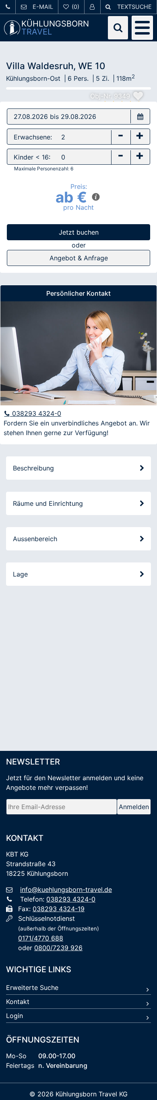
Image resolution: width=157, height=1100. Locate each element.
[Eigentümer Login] (92, 7)
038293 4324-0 (35, 413)
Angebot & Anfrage (79, 258)
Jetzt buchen (79, 232)
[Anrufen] (7, 7)
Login (14, 1016)
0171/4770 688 (40, 938)
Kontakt (17, 1002)
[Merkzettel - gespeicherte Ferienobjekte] (71, 7)
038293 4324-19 (59, 909)
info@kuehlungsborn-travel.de (66, 889)
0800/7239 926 (58, 948)
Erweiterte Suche (32, 987)
